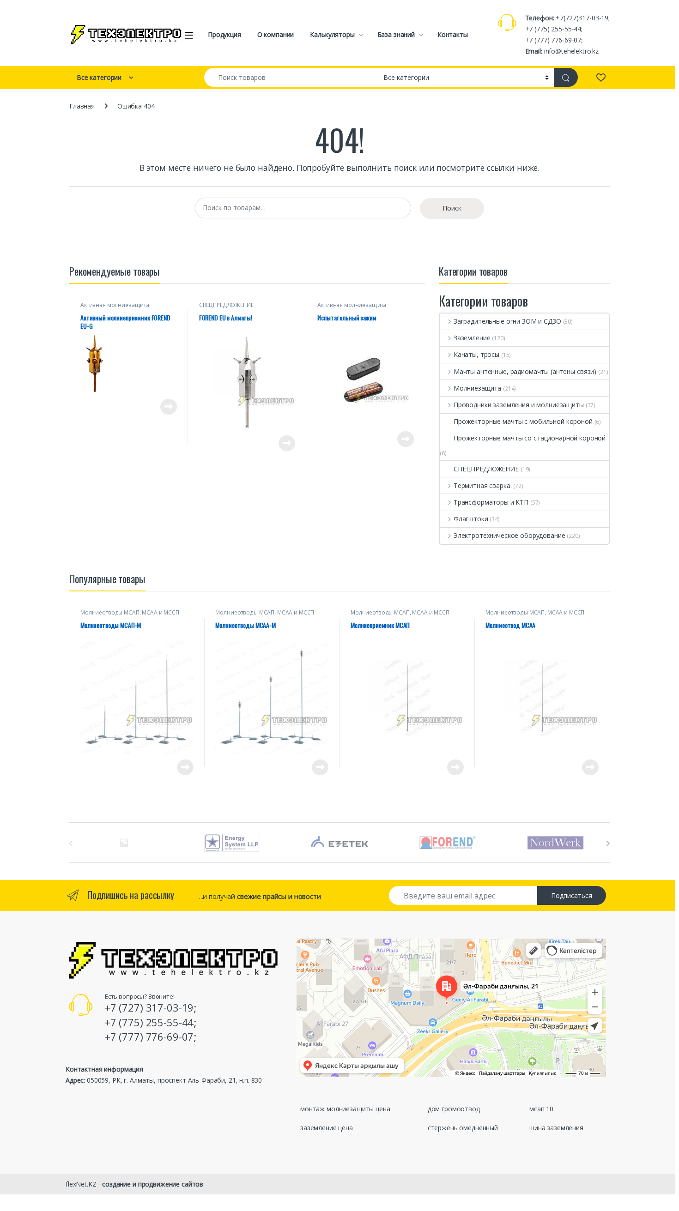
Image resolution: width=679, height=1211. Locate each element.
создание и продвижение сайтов (152, 1184)
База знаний (396, 34)
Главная (82, 106)
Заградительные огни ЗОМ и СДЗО (507, 321)
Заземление (472, 337)
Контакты (452, 34)
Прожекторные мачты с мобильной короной (523, 421)
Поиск (452, 208)
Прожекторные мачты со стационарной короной (530, 438)
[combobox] (291, 77)
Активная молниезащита (114, 305)
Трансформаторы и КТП (491, 502)
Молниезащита (477, 388)
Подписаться (571, 895)
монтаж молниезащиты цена (345, 1108)
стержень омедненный (463, 1127)
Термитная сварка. (482, 485)
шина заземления (556, 1127)
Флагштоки (471, 518)
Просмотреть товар (155, 407)
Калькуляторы (332, 34)
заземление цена (326, 1127)
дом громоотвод (454, 1108)
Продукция (224, 34)
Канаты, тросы (476, 354)
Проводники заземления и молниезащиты (519, 404)
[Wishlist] (600, 77)
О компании (275, 34)
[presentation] (608, 843)
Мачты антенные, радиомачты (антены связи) (525, 371)
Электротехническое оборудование (509, 535)
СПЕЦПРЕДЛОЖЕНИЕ (226, 305)
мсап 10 (541, 1108)
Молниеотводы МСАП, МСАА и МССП (129, 612)
